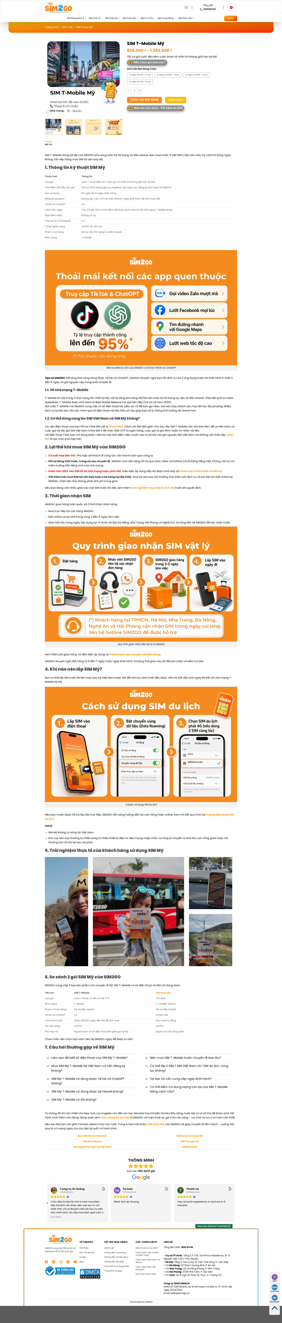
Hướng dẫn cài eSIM (114, 1262)
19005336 (209, 9)
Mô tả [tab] (48, 145)
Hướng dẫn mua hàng (115, 1253)
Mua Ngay (175, 100)
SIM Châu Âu (111, 18)
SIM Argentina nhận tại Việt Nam (92, 1147)
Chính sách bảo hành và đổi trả (148, 1261)
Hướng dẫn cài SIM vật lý (116, 1257)
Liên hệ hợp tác (86, 1253)
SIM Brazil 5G (189, 1147)
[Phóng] (49, 113)
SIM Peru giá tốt (189, 1141)
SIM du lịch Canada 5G (189, 1136)
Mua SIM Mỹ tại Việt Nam (92, 1136)
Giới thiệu (84, 1248)
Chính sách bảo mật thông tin (146, 1268)
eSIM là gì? (109, 1248)
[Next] (116, 78)
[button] (234, 1203)
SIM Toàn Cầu (185, 18)
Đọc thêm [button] (119, 1217)
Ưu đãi (82, 1257)
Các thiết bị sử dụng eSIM (116, 1266)
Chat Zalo (275, 1291)
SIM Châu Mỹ (129, 18)
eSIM (231, 18)
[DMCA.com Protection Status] (90, 1273)
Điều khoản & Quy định (147, 1248)
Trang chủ (51, 27)
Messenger (274, 1302)
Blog (81, 1262)
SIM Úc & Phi (146, 18)
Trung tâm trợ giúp (113, 1271)
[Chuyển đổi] (48, 1058)
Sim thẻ (67, 27)
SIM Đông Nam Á (75, 18)
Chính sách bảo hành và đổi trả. (201, 471)
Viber (274, 1281)
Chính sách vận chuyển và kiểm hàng (147, 1254)
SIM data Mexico (92, 1141)
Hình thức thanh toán (146, 1274)
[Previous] (51, 78)
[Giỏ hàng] (185, 7)
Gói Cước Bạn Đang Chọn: (142, 69)
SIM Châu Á (94, 18)
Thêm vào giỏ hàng (144, 100)
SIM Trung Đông (165, 18)
